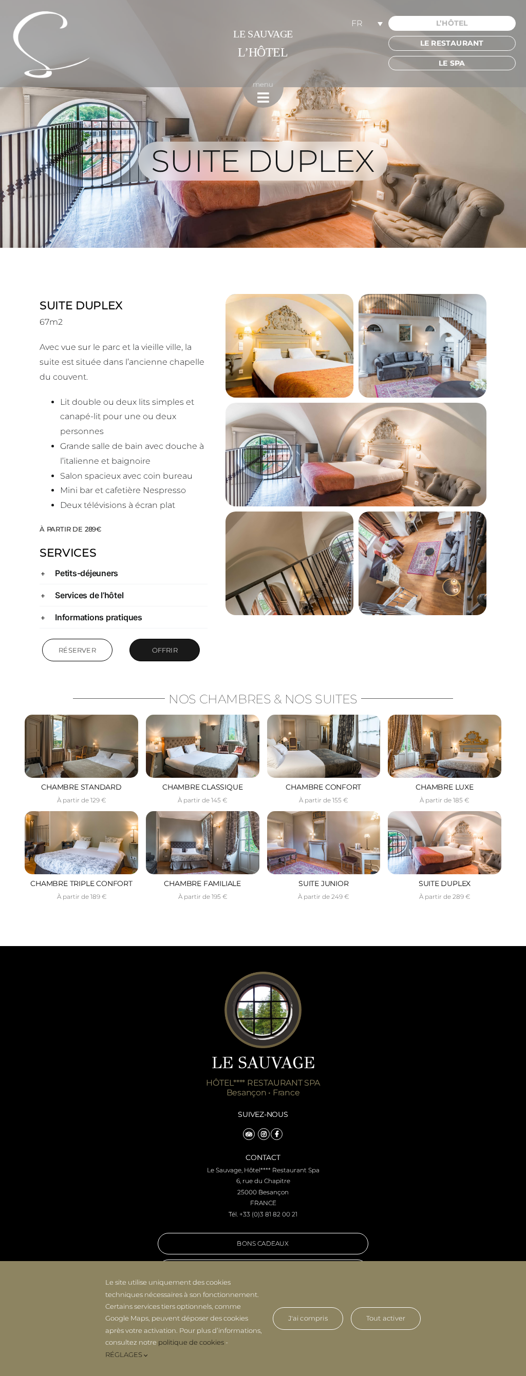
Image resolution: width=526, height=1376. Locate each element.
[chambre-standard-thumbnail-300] (81, 718)
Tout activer (385, 1318)
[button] (124, 573)
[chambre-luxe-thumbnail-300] (444, 718)
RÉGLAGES (124, 1354)
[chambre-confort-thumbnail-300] (324, 718)
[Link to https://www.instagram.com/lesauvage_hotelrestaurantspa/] (264, 1134)
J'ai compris (308, 1318)
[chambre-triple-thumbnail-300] (81, 815)
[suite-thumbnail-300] (444, 815)
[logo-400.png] (51, 13)
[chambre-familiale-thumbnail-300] (202, 815)
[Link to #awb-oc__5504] (263, 97)
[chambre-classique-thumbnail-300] (202, 718)
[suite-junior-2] (324, 815)
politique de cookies (191, 1342)
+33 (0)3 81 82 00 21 (268, 1214)
